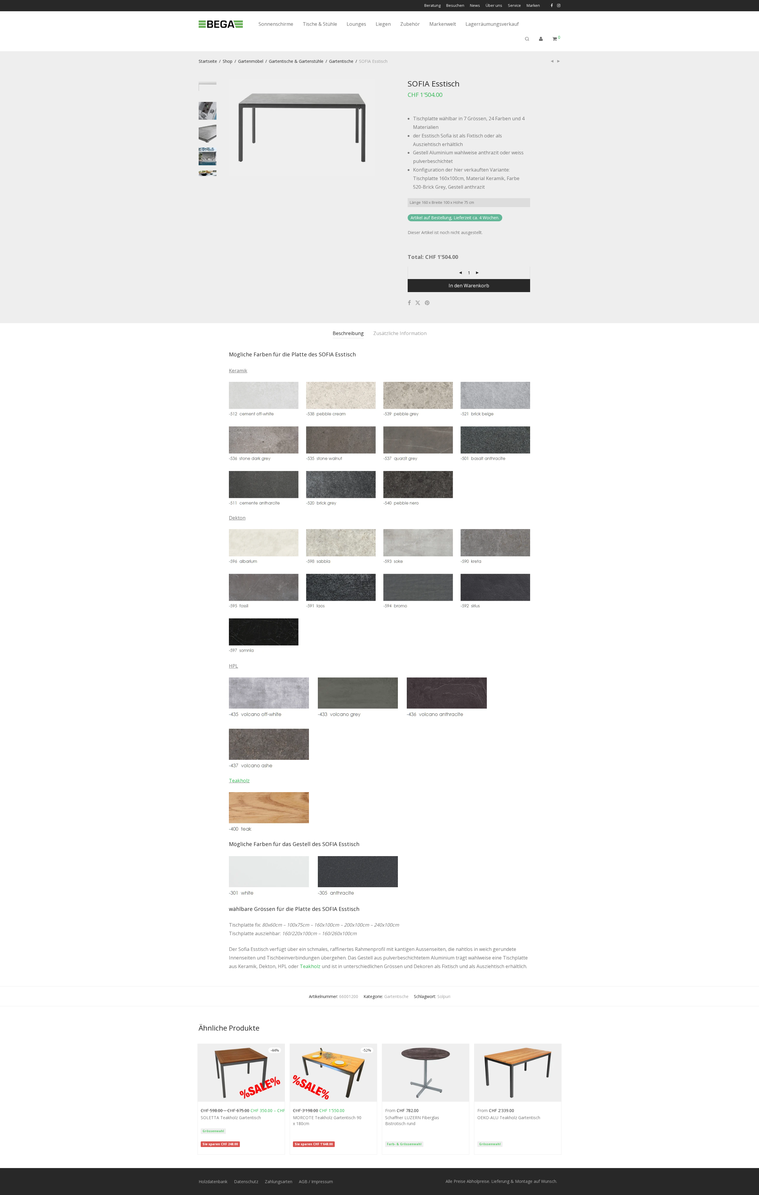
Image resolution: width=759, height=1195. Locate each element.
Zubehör (410, 24)
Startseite (208, 61)
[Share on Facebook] (409, 303)
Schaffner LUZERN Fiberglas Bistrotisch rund (412, 1120)
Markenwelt (442, 24)
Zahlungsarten (278, 1181)
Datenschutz (246, 1181)
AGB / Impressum (316, 1181)
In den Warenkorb (469, 285)
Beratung (432, 6)
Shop (227, 61)
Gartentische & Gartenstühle (296, 61)
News (475, 6)
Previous (232, 128)
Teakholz (239, 780)
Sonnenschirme (276, 24)
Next (372, 128)
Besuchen (455, 6)
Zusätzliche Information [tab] (400, 333)
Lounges (356, 24)
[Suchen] (527, 39)
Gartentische (341, 61)
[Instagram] (558, 5)
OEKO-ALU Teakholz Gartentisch (508, 1117)
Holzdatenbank (213, 1181)
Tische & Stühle (320, 24)
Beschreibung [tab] (348, 333)
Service (514, 6)
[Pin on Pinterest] (427, 303)
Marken (533, 6)
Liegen (383, 24)
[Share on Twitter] (417, 303)
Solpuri (443, 996)
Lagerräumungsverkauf (492, 24)
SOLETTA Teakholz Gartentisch (231, 1117)
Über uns (494, 6)
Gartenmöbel (250, 61)
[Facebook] (552, 5)
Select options (211, 1110)
